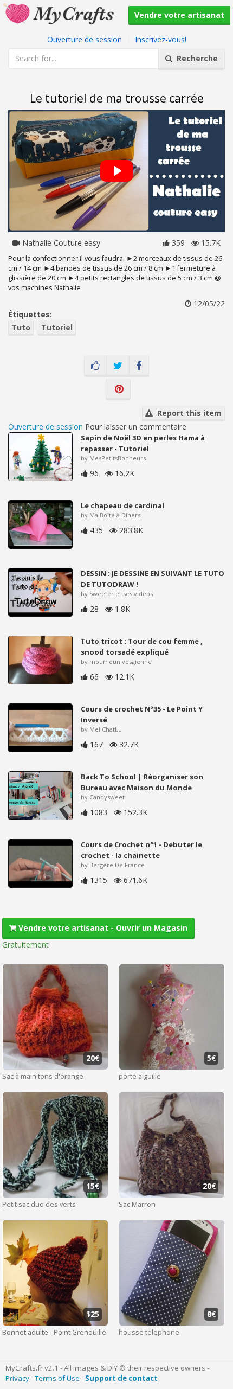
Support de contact (121, 1378)
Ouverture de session (84, 39)
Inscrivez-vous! (160, 39)
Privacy (17, 1378)
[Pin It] (118, 389)
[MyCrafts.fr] (60, 13)
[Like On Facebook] (95, 366)
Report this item (187, 413)
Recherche (195, 58)
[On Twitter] (118, 366)
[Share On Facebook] (139, 366)
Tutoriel (57, 327)
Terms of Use (57, 1378)
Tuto (20, 327)
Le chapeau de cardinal (122, 505)
